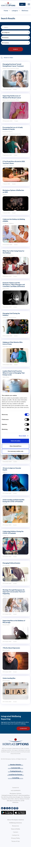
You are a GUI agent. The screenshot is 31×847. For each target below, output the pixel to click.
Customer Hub (15, 768)
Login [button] (22, 4)
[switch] (27, 419)
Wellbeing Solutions (15, 823)
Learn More (23, 728)
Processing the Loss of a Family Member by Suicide (13, 128)
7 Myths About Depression (11, 648)
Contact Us (15, 835)
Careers (15, 832)
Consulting (15, 778)
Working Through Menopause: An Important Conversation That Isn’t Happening (14, 591)
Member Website (15, 764)
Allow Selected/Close (15, 446)
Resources (15, 826)
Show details (22, 435)
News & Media (15, 829)
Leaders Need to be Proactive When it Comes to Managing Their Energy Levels (14, 373)
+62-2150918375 (15, 790)
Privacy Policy (15, 838)
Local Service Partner (15, 774)
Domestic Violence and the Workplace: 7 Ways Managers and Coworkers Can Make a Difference (14, 284)
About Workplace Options (15, 820)
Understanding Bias (9, 678)
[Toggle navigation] (29, 4)
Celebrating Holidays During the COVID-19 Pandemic (13, 532)
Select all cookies (15, 441)
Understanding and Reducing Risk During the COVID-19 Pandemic (13, 500)
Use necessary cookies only (15, 451)
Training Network (15, 771)
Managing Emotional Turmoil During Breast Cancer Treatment (13, 65)
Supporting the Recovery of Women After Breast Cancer (12, 96)
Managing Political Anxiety (11, 563)
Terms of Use (15, 841)
